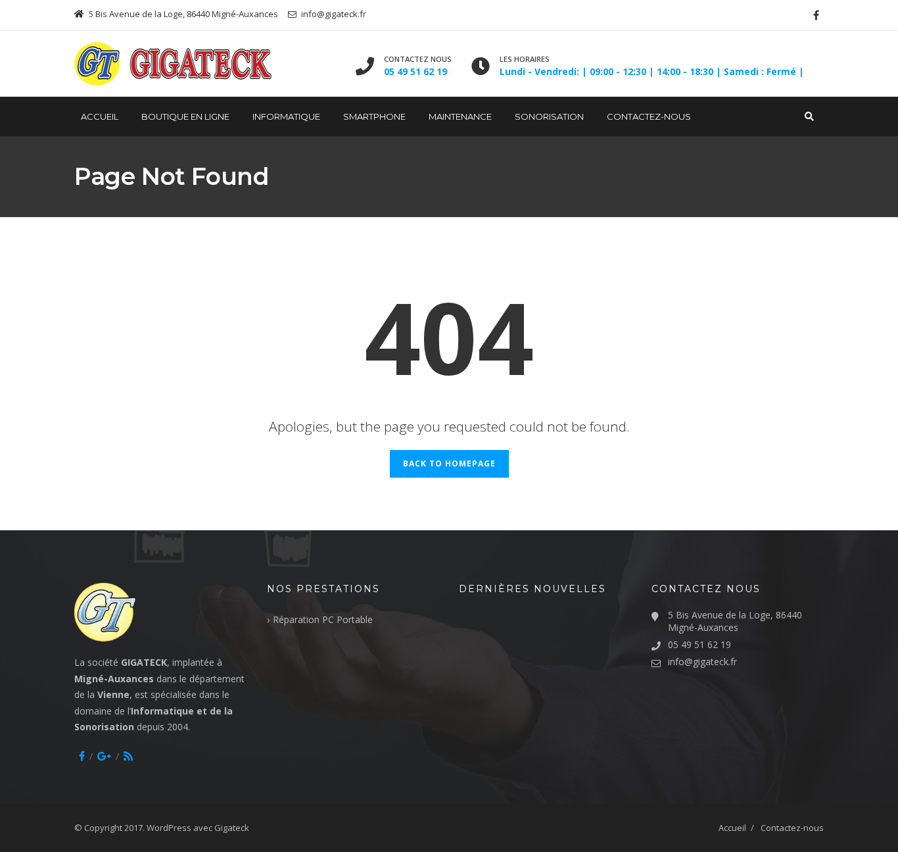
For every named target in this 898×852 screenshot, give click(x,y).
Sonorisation (549, 116)
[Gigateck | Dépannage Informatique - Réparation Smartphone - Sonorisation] (173, 64)
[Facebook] (816, 15)
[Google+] (104, 756)
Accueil (99, 116)
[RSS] (128, 756)
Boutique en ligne (185, 116)
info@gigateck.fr (702, 661)
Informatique (286, 116)
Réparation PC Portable (323, 619)
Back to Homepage (449, 463)
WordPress (169, 828)
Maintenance (460, 116)
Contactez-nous (649, 116)
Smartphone (374, 116)
